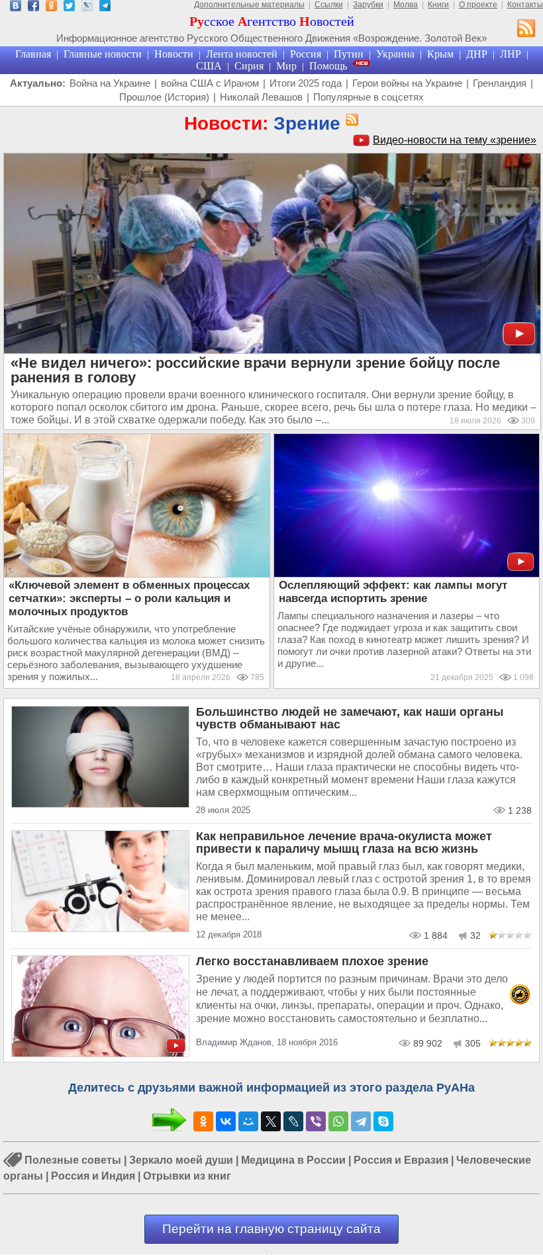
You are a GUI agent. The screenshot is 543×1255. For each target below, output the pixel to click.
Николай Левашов (261, 97)
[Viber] (316, 1121)
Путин (349, 54)
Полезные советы (73, 1160)
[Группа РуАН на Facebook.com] (33, 7)
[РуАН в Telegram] (105, 7)
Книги (438, 4)
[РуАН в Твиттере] (69, 7)
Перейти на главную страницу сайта (271, 1229)
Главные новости (103, 54)
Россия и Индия (93, 1176)
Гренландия (499, 83)
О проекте (478, 4)
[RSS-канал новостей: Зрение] (349, 120)
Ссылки (329, 4)
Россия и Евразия (401, 1160)
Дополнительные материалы (249, 4)
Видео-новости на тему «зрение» (454, 140)
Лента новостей (241, 54)
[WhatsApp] (338, 1121)
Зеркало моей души (181, 1160)
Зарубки (368, 4)
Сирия (249, 65)
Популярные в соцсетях (368, 97)
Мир (286, 65)
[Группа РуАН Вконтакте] (15, 7)
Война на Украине (110, 83)
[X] (271, 1121)
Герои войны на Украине (407, 83)
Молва (405, 4)
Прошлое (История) (164, 97)
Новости (173, 54)
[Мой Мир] (248, 1121)
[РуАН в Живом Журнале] (87, 7)
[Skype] (383, 1121)
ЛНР (510, 54)
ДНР (476, 54)
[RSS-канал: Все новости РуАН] (526, 30)
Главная (33, 54)
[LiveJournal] (293, 1121)
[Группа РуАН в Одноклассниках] (51, 7)
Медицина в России (293, 1160)
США (209, 65)
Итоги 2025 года (306, 83)
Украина (395, 54)
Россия (305, 54)
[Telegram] (361, 1121)
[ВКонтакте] (226, 1121)
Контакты (525, 4)
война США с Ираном (210, 83)
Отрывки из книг (187, 1176)
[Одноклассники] (203, 1121)
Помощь (328, 65)
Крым (440, 54)
